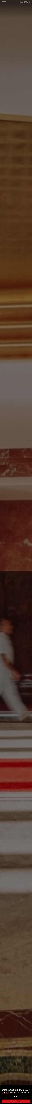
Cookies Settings (15, 1096)
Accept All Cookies (16, 1101)
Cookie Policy (5, 1093)
